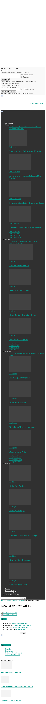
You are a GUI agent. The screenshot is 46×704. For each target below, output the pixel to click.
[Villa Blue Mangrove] (20, 334)
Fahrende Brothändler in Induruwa (25, 227)
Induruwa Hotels (15, 199)
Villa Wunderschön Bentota (22, 625)
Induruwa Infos (19, 129)
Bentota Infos (18, 243)
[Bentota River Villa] (20, 446)
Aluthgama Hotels (30, 353)
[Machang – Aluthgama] (20, 372)
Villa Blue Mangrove (18, 340)
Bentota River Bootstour (20, 560)
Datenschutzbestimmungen (10, 83)
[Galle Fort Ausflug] (20, 480)
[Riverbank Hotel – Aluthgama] (20, 421)
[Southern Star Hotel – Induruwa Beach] (20, 197)
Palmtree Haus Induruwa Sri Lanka (25, 151)
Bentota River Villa (17, 452)
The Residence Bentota (19, 265)
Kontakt (8, 649)
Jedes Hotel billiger (10, 591)
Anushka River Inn (17, 402)
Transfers (7, 589)
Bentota (7, 239)
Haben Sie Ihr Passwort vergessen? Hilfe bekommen (18, 81)
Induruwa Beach (18, 127)
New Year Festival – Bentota (14, 600)
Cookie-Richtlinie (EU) (12, 594)
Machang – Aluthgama (19, 378)
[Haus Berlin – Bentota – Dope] (20, 309)
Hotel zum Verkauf (10, 593)
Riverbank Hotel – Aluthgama (22, 427)
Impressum (9, 651)
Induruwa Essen (29, 127)
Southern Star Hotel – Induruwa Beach (26, 203)
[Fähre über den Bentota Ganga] (20, 529)
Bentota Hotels (14, 346)
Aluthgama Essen (18, 353)
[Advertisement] (18, 107)
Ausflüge (7, 463)
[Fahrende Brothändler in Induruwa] (20, 221)
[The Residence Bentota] (21, 260)
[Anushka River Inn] (20, 396)
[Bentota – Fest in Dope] (20, 284)
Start (2, 600)
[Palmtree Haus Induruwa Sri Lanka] (18, 145)
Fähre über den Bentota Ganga (23, 535)
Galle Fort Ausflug (17, 486)
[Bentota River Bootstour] (20, 554)
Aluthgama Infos (15, 462)
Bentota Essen (27, 241)
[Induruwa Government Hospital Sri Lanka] (20, 170)
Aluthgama (8, 351)
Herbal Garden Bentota (19, 623)
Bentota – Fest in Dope (19, 290)
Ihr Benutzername (27, 75)
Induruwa (8, 125)
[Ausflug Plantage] (20, 505)
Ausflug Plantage (16, 511)
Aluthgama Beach (15, 456)
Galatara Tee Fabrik (18, 585)
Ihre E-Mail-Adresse (27, 89)
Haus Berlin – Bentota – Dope (22, 315)
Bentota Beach (17, 241)
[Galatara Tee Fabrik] (20, 579)
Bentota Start (9, 123)
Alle (10, 127)
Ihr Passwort (25, 77)
